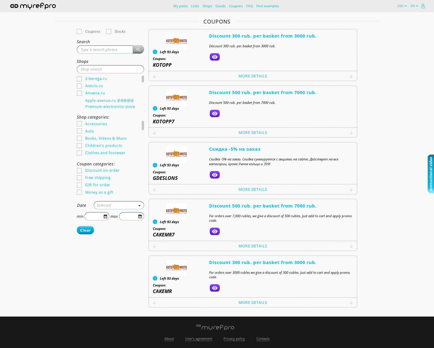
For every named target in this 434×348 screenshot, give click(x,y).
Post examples (267, 6)
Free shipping (98, 177)
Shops (207, 6)
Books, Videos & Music (106, 138)
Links (195, 6)
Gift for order (97, 184)
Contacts (263, 338)
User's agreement (198, 338)
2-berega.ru (96, 78)
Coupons (236, 6)
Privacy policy (234, 338)
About (169, 338)
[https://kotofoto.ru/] (215, 57)
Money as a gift (99, 192)
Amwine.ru (95, 93)
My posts (180, 6)
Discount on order (102, 170)
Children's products (103, 145)
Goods (220, 6)
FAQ (249, 6)
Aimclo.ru (94, 85)
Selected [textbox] (104, 205)
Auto (89, 131)
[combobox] (119, 205)
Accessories (96, 123)
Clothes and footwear (105, 152)
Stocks (120, 31)
